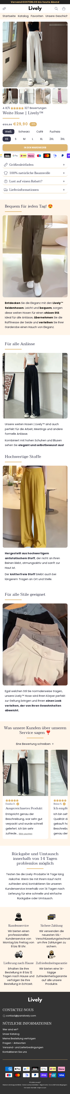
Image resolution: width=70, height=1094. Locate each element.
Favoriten (37, 16)
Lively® (38, 1082)
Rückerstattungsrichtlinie (12, 1085)
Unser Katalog (11, 1034)
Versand (27, 1088)
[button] (4, 8)
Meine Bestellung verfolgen (19, 1038)
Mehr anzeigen (25, 834)
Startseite (9, 16)
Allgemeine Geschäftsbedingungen (53, 1085)
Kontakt (34, 1088)
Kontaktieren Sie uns (15, 1051)
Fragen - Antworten (14, 1043)
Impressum (42, 1088)
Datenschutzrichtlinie (30, 1085)
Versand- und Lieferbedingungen (23, 1047)
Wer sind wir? (10, 1029)
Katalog (23, 16)
